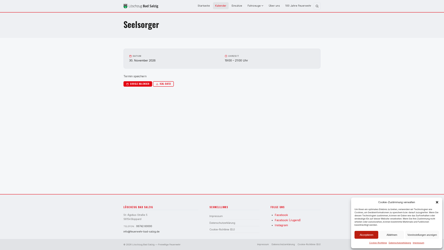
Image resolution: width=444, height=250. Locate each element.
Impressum (418, 242)
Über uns (274, 5)
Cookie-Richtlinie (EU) (222, 229)
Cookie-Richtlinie (378, 242)
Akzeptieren (366, 234)
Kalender (220, 5)
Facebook (281, 215)
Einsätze (237, 5)
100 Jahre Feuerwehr (298, 5)
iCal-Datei (165, 83)
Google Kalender (139, 83)
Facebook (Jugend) (288, 220)
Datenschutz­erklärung (400, 242)
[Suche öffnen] (317, 6)
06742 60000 (144, 226)
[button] (437, 202)
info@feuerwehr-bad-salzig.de (141, 231)
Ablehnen (392, 234)
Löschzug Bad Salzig (143, 244)
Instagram (281, 225)
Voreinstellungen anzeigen (422, 234)
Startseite (204, 5)
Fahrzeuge (254, 5)
